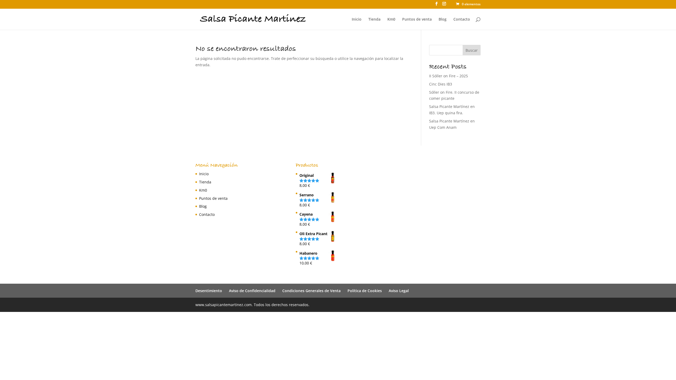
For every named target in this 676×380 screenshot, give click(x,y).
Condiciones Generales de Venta (311, 290)
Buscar (472, 50)
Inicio (357, 19)
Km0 (391, 19)
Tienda (374, 19)
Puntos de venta (417, 19)
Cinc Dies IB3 (440, 84)
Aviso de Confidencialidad (252, 290)
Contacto (461, 19)
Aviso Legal (399, 290)
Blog (443, 19)
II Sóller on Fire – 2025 (448, 75)
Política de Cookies (365, 290)
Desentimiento (208, 290)
